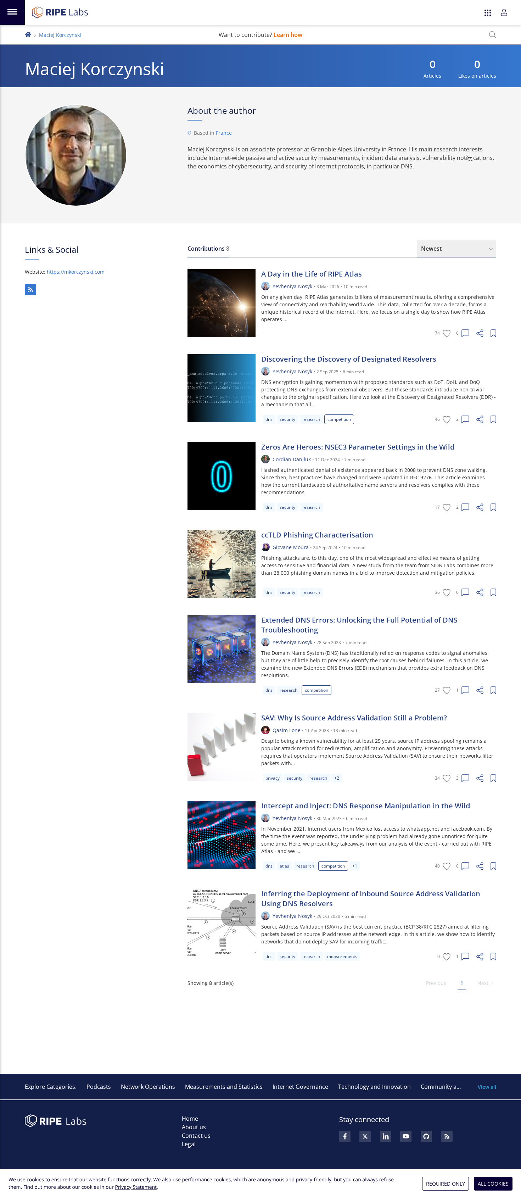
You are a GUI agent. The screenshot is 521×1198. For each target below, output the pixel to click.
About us (194, 1127)
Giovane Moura (291, 547)
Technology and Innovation (374, 1087)
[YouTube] (405, 1136)
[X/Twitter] (365, 1136)
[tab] (208, 248)
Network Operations (148, 1087)
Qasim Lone (287, 730)
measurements (342, 956)
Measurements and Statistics (224, 1087)
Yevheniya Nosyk (292, 286)
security (287, 419)
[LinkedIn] (385, 1136)
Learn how (288, 35)
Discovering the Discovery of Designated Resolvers (348, 359)
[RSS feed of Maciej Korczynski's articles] (30, 289)
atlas (284, 866)
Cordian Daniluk (292, 459)
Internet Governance (300, 1087)
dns (269, 419)
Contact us (196, 1136)
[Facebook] (345, 1136)
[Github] (426, 1136)
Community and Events (452, 1087)
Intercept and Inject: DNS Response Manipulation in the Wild (365, 805)
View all (487, 1086)
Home (190, 1118)
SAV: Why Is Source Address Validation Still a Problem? (354, 718)
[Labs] (28, 34)
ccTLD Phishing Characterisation (317, 535)
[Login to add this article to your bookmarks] (493, 333)
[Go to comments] (465, 333)
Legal (189, 1144)
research (311, 419)
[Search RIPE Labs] (492, 34)
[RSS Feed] (447, 1136)
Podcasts (98, 1087)
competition (339, 419)
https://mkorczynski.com (76, 271)
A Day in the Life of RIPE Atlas (311, 274)
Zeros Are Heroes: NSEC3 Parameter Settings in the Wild (357, 447)
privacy (272, 778)
